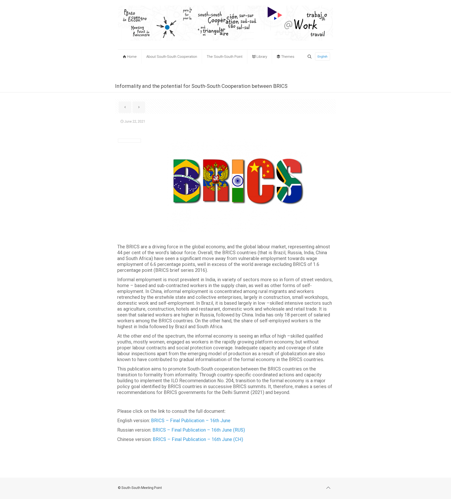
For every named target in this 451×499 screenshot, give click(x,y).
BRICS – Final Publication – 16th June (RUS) (198, 430)
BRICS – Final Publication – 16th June (190, 420)
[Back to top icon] (328, 488)
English (322, 56)
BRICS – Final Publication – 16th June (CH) (198, 439)
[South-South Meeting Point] (225, 24)
